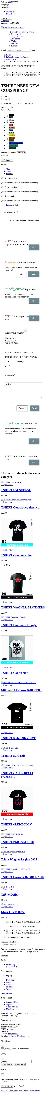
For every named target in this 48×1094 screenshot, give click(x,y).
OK (33, 247)
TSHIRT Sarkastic (13, 755)
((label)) (4, 1061)
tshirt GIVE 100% (13, 912)
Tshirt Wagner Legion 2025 (19, 859)
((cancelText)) (7, 1064)
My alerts (10, 1009)
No (21, 274)
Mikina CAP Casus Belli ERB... (21, 690)
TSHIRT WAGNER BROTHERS (23, 607)
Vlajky (14, 41)
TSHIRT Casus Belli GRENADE (22, 877)
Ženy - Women (17, 36)
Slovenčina (10, 11)
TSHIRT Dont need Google (19, 625)
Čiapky (14, 46)
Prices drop (10, 964)
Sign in (9, 1004)
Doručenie (10, 980)
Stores (8, 989)
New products (12, 967)
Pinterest (9, 174)
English (9, 14)
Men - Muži (16, 34)
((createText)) (20, 1064)
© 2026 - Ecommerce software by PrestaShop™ (20, 1091)
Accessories (13, 39)
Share (8, 169)
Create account (12, 1007)
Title (7, 367)
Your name (10, 375)
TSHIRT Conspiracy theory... (20, 507)
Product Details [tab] (12, 205)
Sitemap (9, 987)
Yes (33, 274)
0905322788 (13, 2)
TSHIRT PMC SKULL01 (17, 842)
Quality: (20, 361)
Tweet (8, 171)
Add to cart (7, 160)
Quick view (7, 484)
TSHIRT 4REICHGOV (16, 824)
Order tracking (12, 1002)
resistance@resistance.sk (19, 1036)
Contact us (10, 984)
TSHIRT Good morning (16, 555)
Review (9, 384)
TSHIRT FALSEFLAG (16, 490)
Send (34, 408)
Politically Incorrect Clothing (20, 32)
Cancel (22, 408)
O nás (8, 982)
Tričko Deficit (10, 894)
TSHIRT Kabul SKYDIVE (18, 738)
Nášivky (14, 43)
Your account (6, 993)
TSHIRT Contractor (14, 672)
